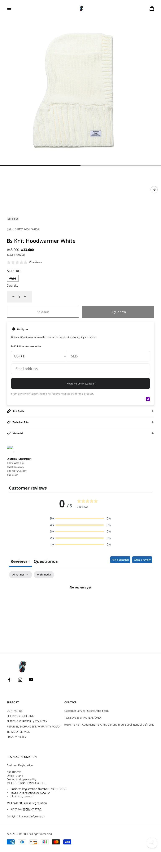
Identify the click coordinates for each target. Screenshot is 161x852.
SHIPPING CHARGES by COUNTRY (27, 721)
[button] (9, 8)
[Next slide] (154, 189)
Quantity (12, 285)
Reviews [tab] (20, 561)
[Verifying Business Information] (26, 816)
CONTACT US (14, 711)
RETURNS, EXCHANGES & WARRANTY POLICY (34, 726)
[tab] (45, 561)
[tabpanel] (80, 602)
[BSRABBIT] (80, 8)
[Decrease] (11, 297)
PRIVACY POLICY (16, 737)
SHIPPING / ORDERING (20, 716)
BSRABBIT (22, 834)
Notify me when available (80, 383)
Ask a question (120, 559)
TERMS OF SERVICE (18, 732)
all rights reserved (41, 834)
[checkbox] (44, 574)
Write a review (142, 559)
